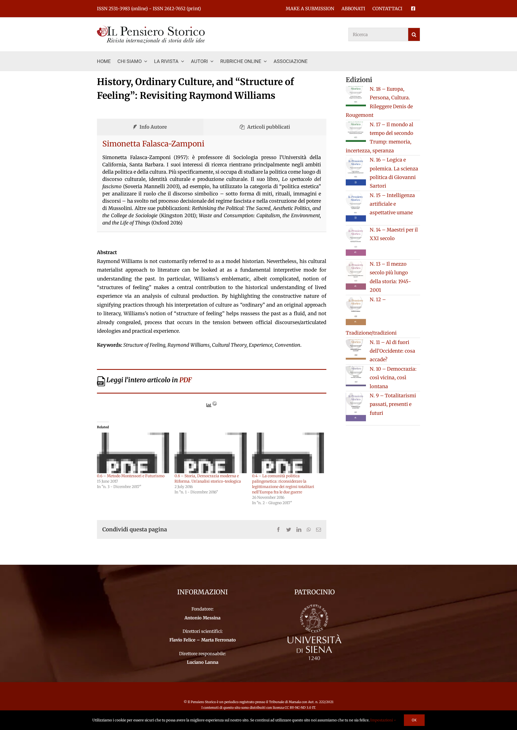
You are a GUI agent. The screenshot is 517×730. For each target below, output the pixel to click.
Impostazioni (382, 720)
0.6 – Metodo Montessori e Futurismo (131, 475)
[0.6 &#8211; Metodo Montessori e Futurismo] (133, 453)
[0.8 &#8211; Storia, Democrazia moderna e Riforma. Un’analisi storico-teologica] (210, 453)
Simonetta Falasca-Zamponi (153, 144)
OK (414, 720)
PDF (185, 380)
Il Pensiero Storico (202, 702)
